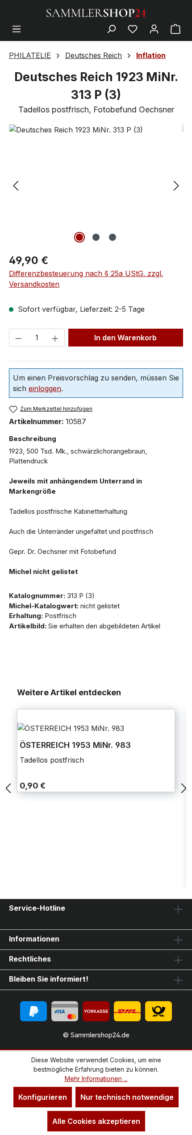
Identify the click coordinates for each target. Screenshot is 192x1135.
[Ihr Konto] (154, 28)
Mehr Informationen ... (96, 1078)
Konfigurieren (42, 1097)
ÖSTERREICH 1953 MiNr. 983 (75, 745)
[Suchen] (111, 28)
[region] (96, 184)
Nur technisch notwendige (127, 1097)
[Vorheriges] (15, 184)
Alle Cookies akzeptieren (96, 1121)
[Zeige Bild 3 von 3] (112, 237)
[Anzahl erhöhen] (55, 338)
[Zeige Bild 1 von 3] (79, 237)
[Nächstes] (176, 184)
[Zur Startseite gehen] (96, 12)
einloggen (45, 388)
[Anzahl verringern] (18, 338)
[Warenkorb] (175, 28)
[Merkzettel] (132, 28)
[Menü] (16, 28)
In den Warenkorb (125, 337)
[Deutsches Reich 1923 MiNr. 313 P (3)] (96, 129)
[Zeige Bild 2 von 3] (96, 237)
